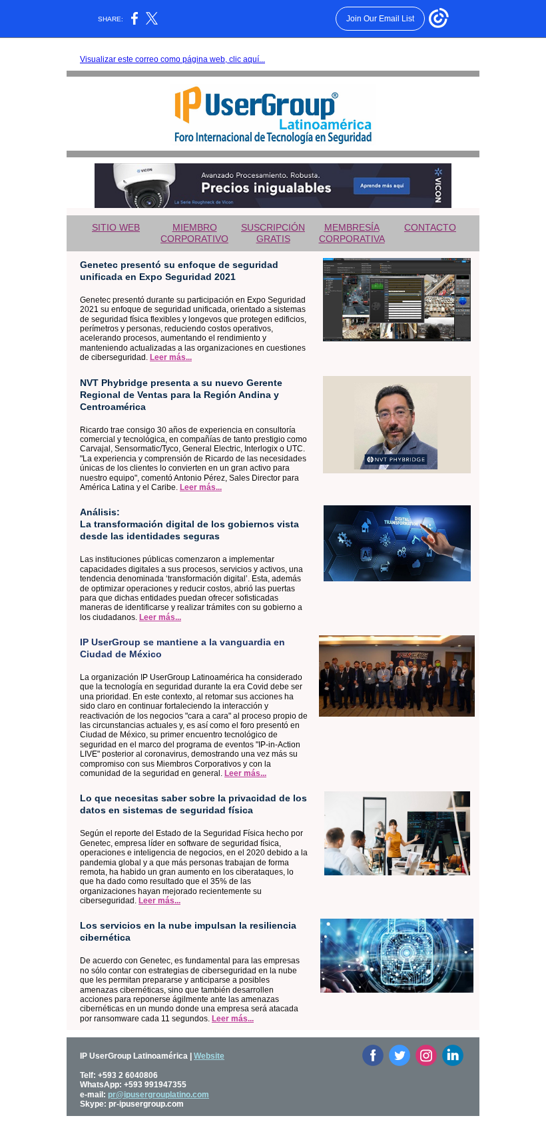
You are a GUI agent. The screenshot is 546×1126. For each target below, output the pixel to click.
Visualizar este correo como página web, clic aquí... (172, 59)
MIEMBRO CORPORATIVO (194, 233)
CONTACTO (430, 227)
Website (209, 1056)
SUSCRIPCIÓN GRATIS (273, 233)
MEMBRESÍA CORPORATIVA (352, 233)
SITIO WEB (116, 227)
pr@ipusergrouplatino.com (158, 1094)
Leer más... (171, 357)
